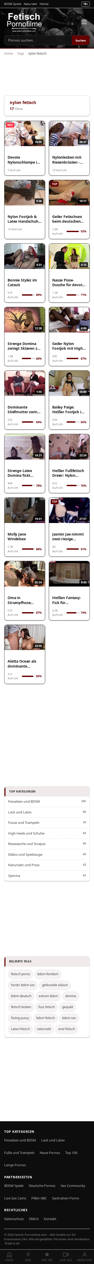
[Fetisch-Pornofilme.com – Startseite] (24, 22)
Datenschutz (14, 1218)
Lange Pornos (15, 1165)
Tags (20, 53)
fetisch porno (20, 974)
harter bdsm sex (23, 985)
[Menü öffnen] (84, 22)
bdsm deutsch (21, 996)
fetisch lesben (21, 1007)
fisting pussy (20, 1018)
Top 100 (71, 1152)
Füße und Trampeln (19, 1152)
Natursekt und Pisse (23, 865)
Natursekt (30, 4)
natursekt (44, 1029)
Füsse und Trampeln (23, 822)
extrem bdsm (48, 996)
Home (8, 53)
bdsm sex (69, 1018)
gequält (67, 1007)
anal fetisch (66, 1029)
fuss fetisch (46, 1007)
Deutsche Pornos (42, 1185)
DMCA (34, 1218)
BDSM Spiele (12, 4)
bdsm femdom (47, 974)
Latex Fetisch (20, 1029)
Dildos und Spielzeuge (25, 854)
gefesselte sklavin (55, 985)
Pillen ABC (39, 1198)
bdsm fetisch (45, 1018)
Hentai (44, 4)
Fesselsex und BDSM (24, 801)
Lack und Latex (20, 812)
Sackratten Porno (65, 1198)
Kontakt (50, 1218)
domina (70, 996)
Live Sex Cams (15, 1198)
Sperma (14, 875)
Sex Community (73, 1185)
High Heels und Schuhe (26, 833)
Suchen (80, 40)
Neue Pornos (50, 1152)
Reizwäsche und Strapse (26, 843)
